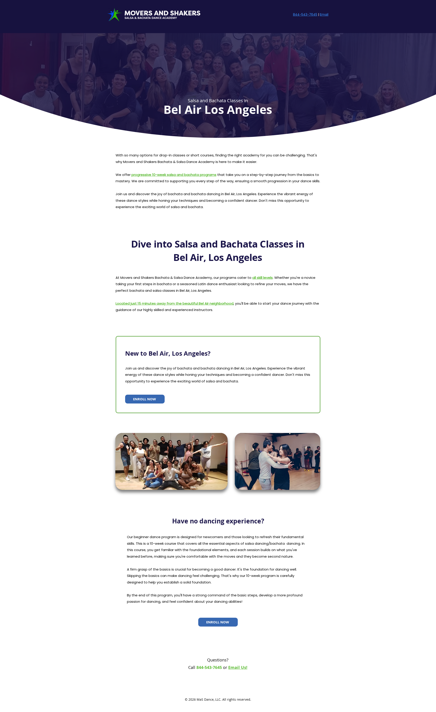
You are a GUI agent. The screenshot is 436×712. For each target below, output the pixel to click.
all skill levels (262, 277)
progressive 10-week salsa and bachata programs (173, 174)
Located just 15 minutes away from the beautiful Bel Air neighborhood (174, 303)
